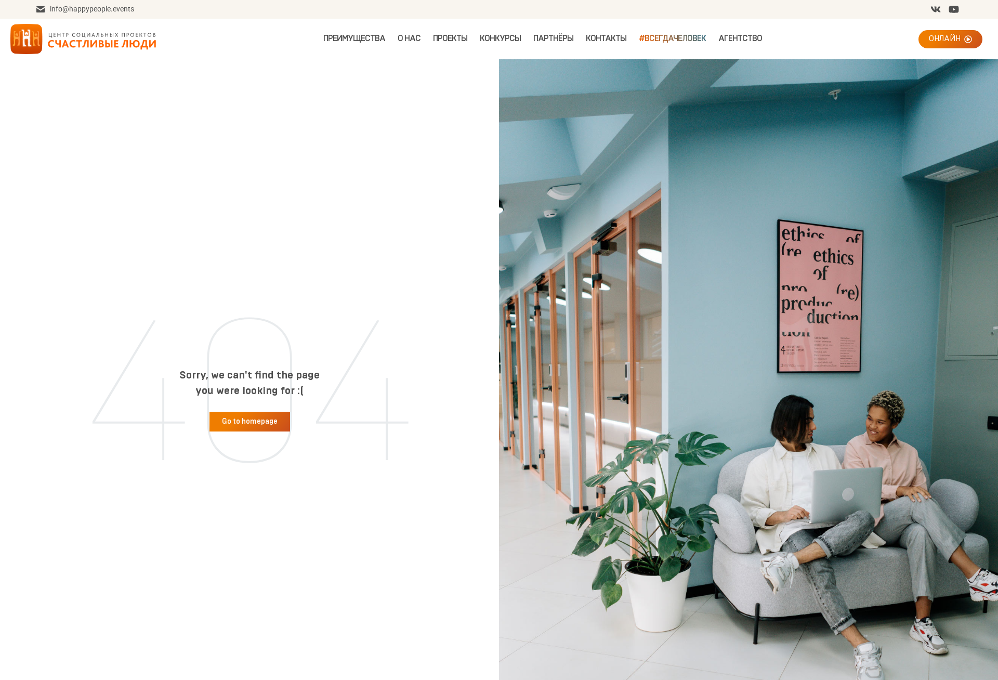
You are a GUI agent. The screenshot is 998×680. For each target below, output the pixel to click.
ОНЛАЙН (945, 39)
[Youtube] (954, 9)
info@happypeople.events (92, 9)
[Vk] (935, 9)
